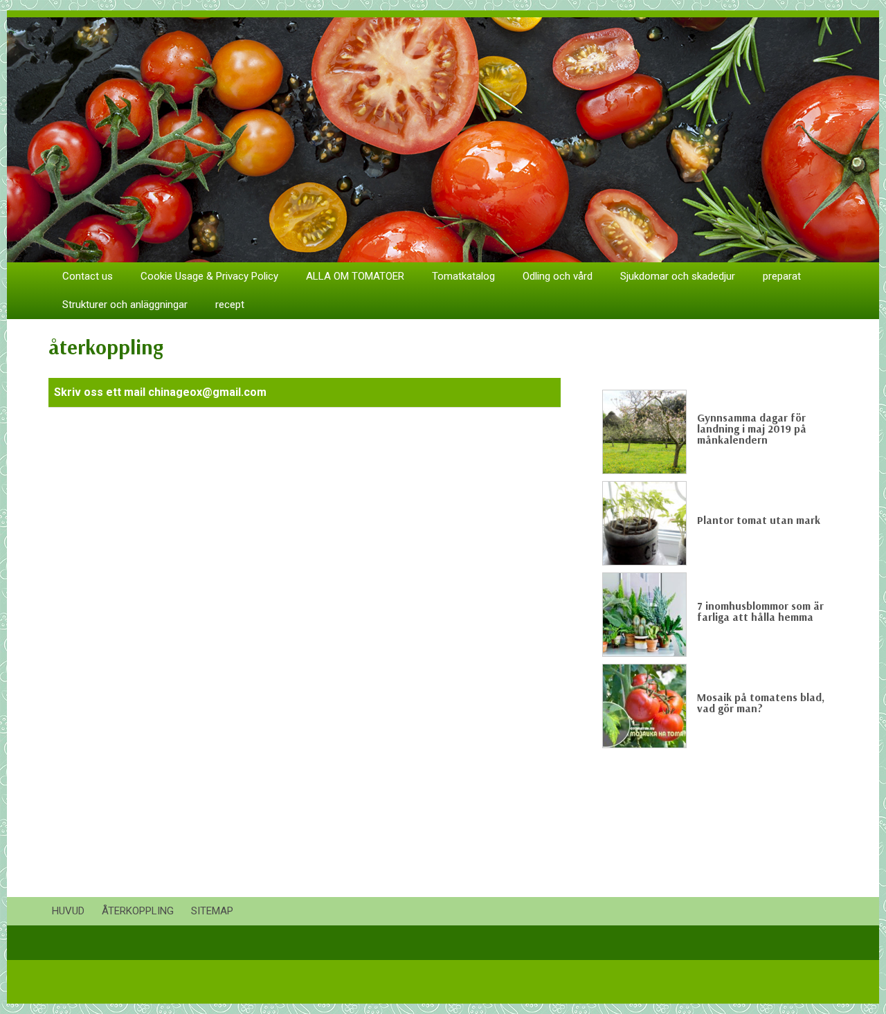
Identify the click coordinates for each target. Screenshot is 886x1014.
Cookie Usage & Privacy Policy (209, 276)
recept (229, 304)
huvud (68, 911)
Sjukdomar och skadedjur (677, 276)
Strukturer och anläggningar (125, 304)
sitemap (212, 911)
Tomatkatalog (463, 276)
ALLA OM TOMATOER (355, 276)
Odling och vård (558, 276)
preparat (782, 276)
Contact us (87, 276)
